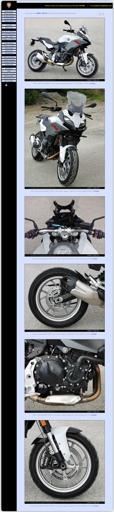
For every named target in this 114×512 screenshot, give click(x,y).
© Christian (92, 83)
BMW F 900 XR (42, 13)
